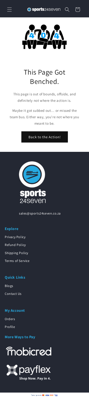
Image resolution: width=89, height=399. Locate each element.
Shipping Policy (16, 253)
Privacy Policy (15, 237)
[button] (9, 9)
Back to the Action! (44, 137)
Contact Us (13, 294)
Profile (10, 327)
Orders (10, 319)
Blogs (9, 286)
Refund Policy (15, 245)
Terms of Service (17, 261)
